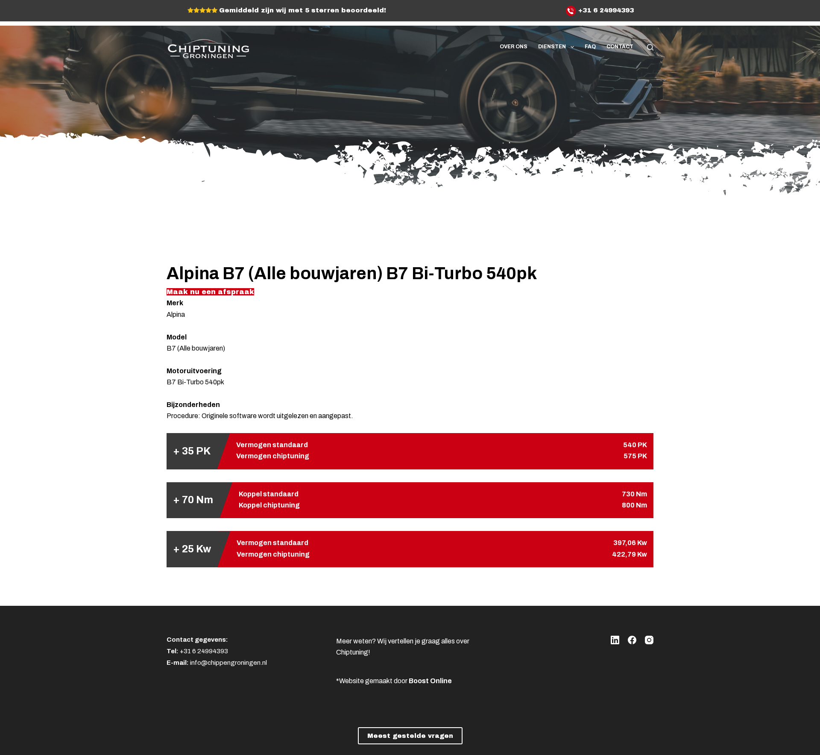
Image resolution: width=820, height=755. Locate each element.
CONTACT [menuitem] (619, 47)
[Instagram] (649, 640)
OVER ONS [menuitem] (513, 47)
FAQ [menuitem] (590, 47)
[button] (210, 291)
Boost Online (430, 680)
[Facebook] (632, 640)
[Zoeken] (650, 47)
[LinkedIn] (615, 640)
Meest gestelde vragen (410, 735)
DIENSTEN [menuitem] (552, 47)
